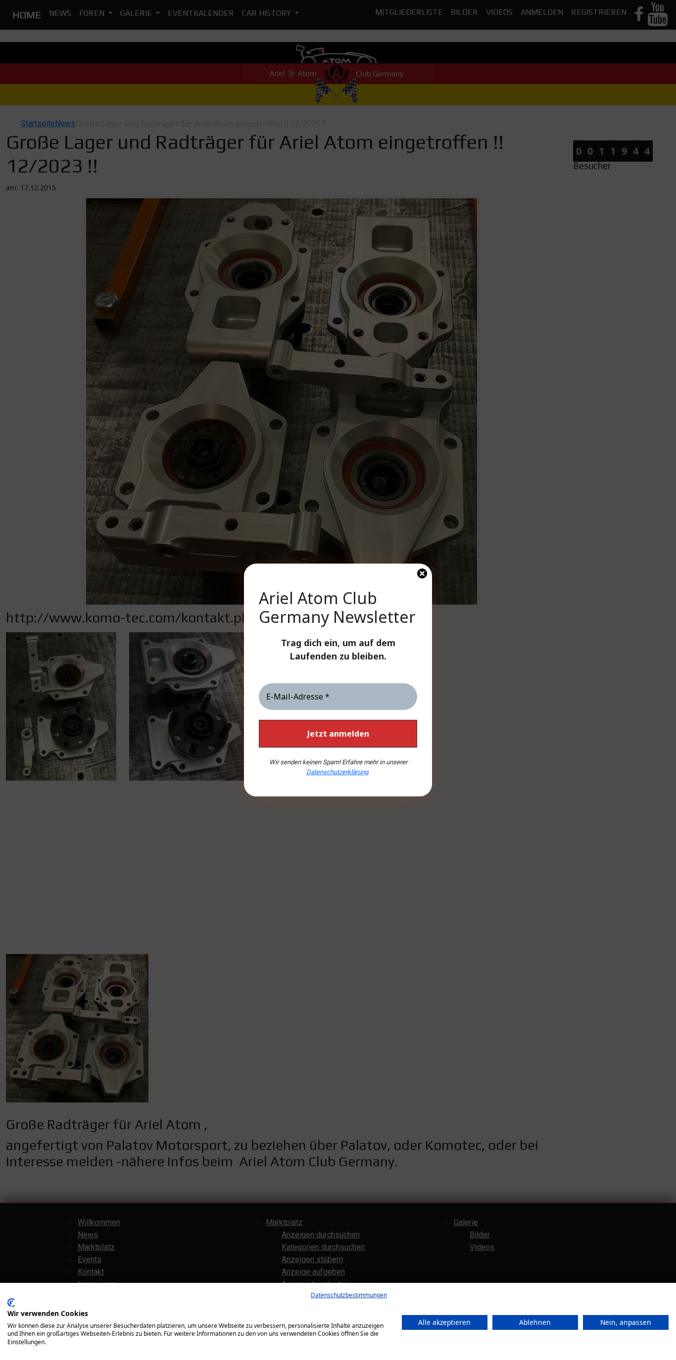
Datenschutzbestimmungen (349, 1295)
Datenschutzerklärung (337, 772)
